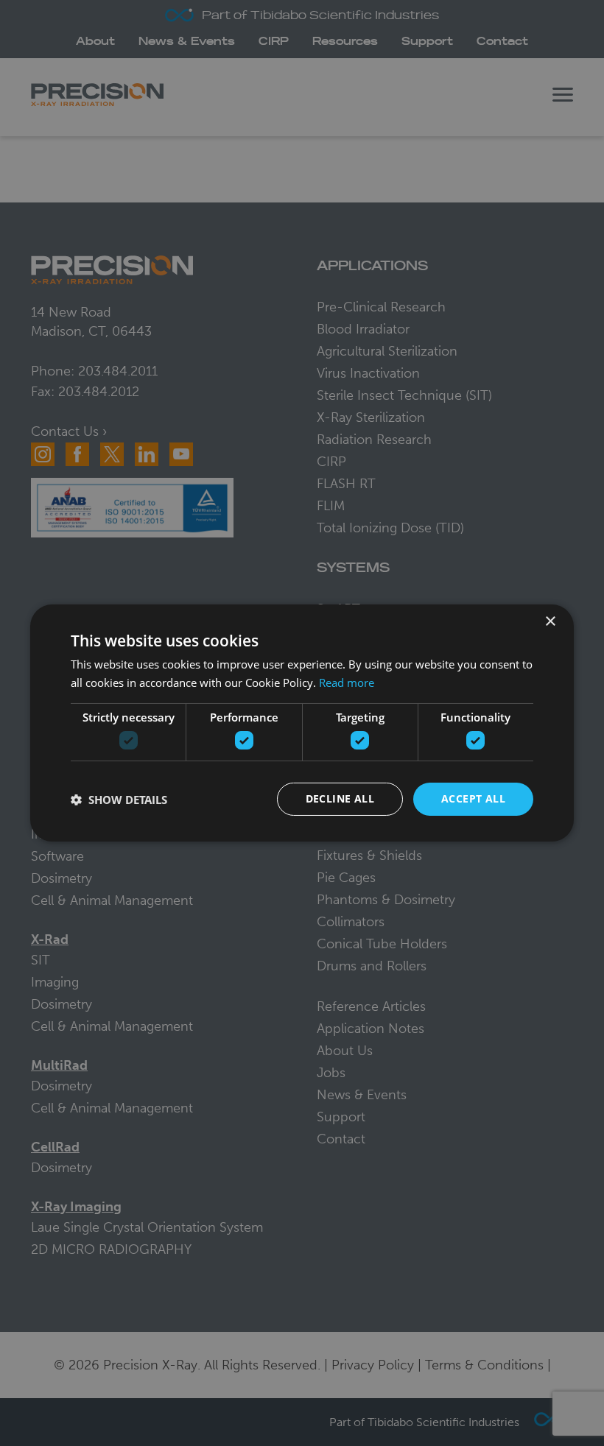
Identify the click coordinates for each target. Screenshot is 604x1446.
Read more (346, 682)
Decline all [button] (340, 798)
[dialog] (302, 723)
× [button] (549, 621)
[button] (119, 799)
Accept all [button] (473, 798)
